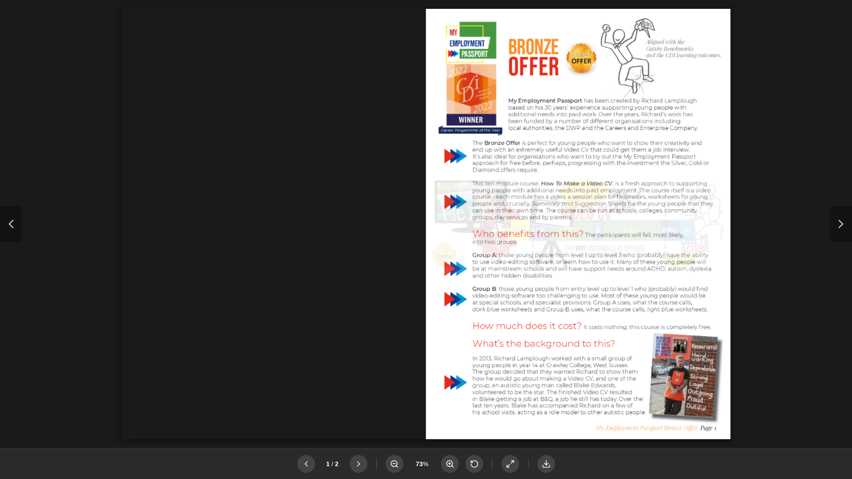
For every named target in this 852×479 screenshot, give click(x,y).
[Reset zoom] (474, 464)
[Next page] (841, 224)
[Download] (546, 464)
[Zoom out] (394, 464)
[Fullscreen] (510, 464)
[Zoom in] (450, 464)
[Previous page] (11, 224)
